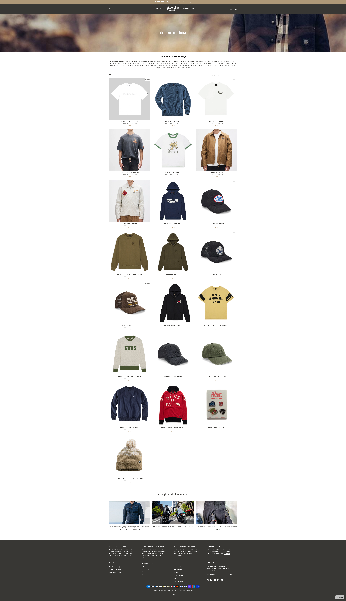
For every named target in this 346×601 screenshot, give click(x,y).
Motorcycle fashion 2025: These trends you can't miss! (173, 526)
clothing (158, 8)
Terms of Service (178, 575)
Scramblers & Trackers (115, 573)
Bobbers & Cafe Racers (115, 570)
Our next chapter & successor (149, 563)
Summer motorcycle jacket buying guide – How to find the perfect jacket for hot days (129, 527)
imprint (176, 578)
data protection (178, 570)
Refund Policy (145, 569)
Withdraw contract (179, 581)
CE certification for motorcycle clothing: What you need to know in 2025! (216, 527)
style (193, 8)
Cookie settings (178, 567)
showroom (227, 553)
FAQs (143, 566)
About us (144, 572)
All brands (186, 8)
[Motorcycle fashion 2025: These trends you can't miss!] (173, 512)
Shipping (176, 573)
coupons (144, 575)
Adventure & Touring (114, 567)
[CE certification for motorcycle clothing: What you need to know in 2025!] (216, 512)
